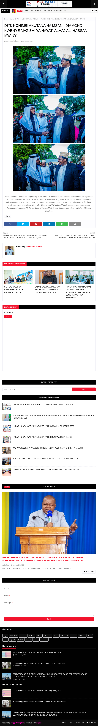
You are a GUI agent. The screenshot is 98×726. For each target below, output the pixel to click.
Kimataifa (47, 636)
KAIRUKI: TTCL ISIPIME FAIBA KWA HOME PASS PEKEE (45, 11)
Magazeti (64, 636)
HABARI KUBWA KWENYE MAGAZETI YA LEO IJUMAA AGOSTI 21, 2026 (42, 437)
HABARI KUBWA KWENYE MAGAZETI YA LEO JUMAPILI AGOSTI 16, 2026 (43, 426)
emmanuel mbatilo (12, 41)
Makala (73, 636)
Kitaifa (12, 19)
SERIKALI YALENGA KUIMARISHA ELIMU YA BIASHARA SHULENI (14, 289)
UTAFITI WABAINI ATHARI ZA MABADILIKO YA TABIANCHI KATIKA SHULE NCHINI (46, 470)
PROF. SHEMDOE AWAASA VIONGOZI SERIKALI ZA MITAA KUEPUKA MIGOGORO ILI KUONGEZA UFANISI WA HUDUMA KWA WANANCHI (43, 559)
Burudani (23, 636)
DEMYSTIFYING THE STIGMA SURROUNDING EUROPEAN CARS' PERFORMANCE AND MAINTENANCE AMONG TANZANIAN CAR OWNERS (50, 675)
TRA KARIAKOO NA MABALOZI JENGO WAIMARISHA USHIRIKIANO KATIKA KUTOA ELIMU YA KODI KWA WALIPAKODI (78, 292)
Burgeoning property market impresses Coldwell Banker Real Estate (39, 663)
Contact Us (80, 723)
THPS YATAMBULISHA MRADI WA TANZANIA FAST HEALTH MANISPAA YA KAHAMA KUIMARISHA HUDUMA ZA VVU (53, 416)
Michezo (82, 636)
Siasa (5, 640)
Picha (89, 636)
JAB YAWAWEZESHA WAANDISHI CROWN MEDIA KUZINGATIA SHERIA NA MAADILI (48, 448)
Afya (5, 636)
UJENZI (13, 640)
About (71, 723)
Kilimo (39, 636)
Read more (90, 572)
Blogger (38, 723)
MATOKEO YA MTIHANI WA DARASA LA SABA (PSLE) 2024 (37, 652)
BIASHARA (13, 636)
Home (6, 19)
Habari (31, 636)
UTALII (20, 640)
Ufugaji (28, 640)
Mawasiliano (91, 723)
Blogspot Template (17, 723)
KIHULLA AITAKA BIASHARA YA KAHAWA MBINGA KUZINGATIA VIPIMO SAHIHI (45, 459)
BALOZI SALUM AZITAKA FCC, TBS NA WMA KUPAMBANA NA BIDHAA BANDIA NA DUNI (47, 289)
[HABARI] (49, 523)
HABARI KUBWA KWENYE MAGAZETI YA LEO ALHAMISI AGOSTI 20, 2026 (43, 404)
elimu (36, 640)
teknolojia (44, 640)
